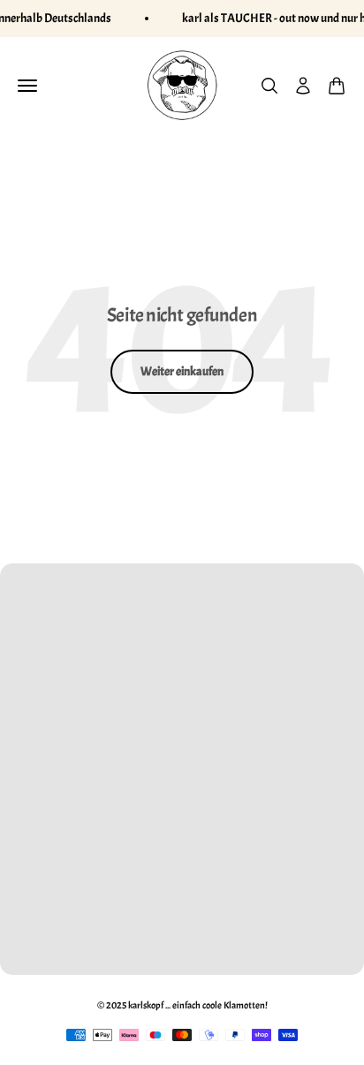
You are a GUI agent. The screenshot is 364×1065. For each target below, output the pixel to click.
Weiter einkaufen (182, 371)
